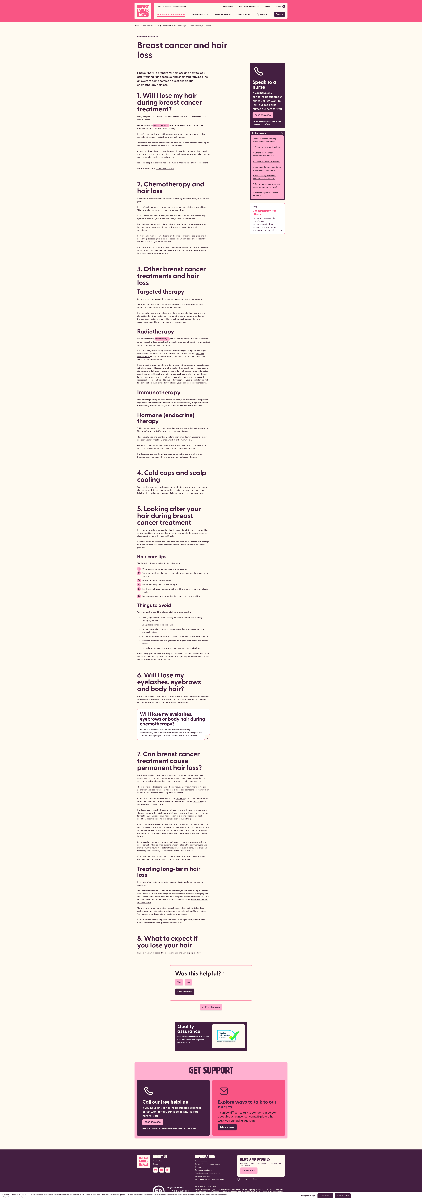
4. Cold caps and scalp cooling (266, 161)
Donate (279, 14)
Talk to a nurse (227, 1127)
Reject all (325, 1195)
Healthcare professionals (249, 6)
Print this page (212, 1007)
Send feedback (184, 992)
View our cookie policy (15, 1197)
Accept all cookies (343, 1195)
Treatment (166, 26)
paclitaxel (197, 801)
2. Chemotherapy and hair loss (266, 147)
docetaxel (180, 798)
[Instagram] (167, 1170)
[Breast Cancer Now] (143, 1161)
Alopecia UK (176, 923)
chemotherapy (159, 125)
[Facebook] (161, 1170)
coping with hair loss (165, 168)
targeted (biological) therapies (156, 299)
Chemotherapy (180, 26)
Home (137, 26)
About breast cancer (151, 26)
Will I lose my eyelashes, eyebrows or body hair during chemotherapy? (172, 719)
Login (267, 6)
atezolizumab (202, 403)
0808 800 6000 (179, 6)
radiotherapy (161, 339)
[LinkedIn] (155, 1170)
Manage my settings (249, 1179)
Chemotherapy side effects (200, 26)
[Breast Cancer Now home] (143, 11)
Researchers (228, 6)
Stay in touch (248, 1170)
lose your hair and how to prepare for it (183, 953)
